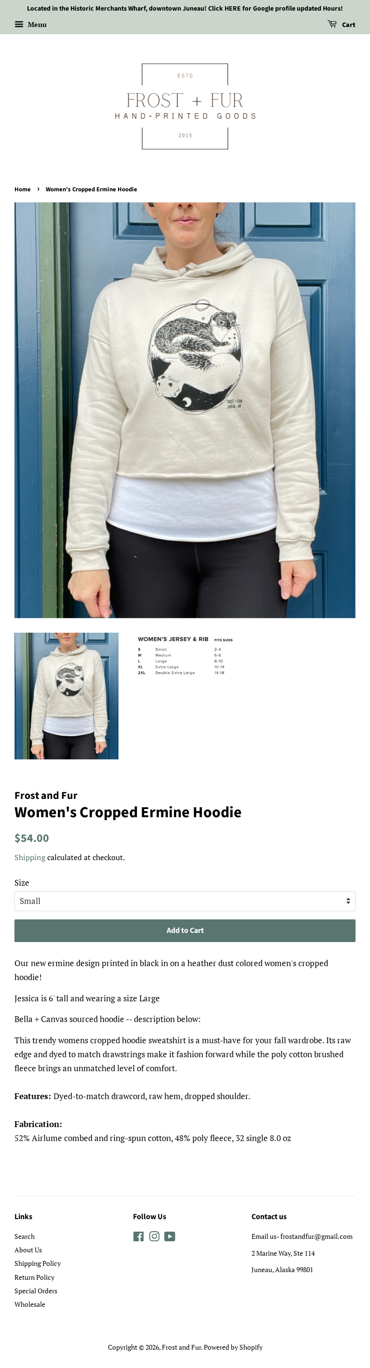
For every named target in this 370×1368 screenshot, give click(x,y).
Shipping (29, 857)
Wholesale (29, 1304)
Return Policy (34, 1277)
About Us (28, 1249)
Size (21, 882)
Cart (348, 25)
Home (22, 189)
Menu (36, 24)
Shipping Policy (37, 1263)
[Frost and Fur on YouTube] (169, 1238)
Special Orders (35, 1290)
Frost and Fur (181, 1347)
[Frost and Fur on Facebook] (138, 1238)
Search (24, 1236)
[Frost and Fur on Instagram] (154, 1238)
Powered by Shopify (233, 1347)
